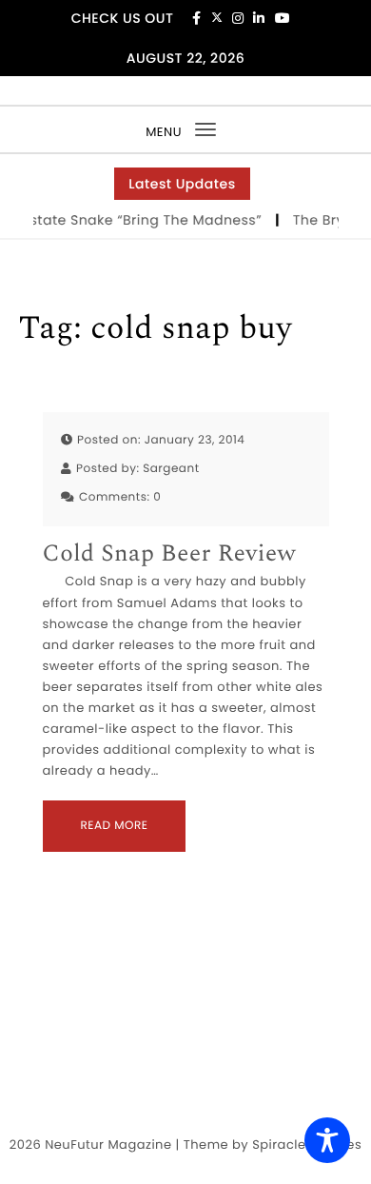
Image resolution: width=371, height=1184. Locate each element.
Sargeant (171, 469)
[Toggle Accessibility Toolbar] (327, 1140)
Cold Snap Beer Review (170, 554)
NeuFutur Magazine (108, 1144)
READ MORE (114, 826)
